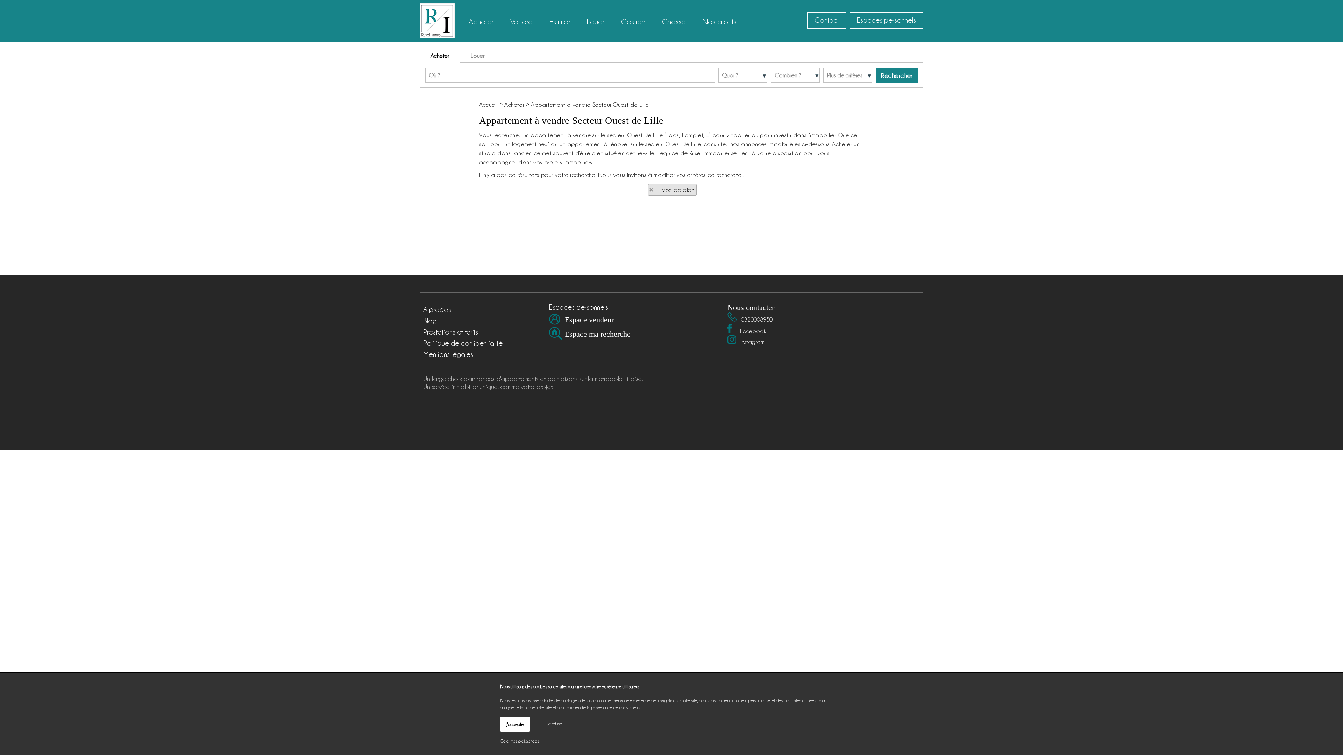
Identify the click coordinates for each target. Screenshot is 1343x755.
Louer (477, 55)
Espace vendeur (589, 319)
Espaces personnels (886, 20)
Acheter (440, 55)
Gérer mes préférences (519, 741)
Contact (827, 20)
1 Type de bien (674, 190)
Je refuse (554, 723)
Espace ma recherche (598, 334)
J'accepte (515, 724)
